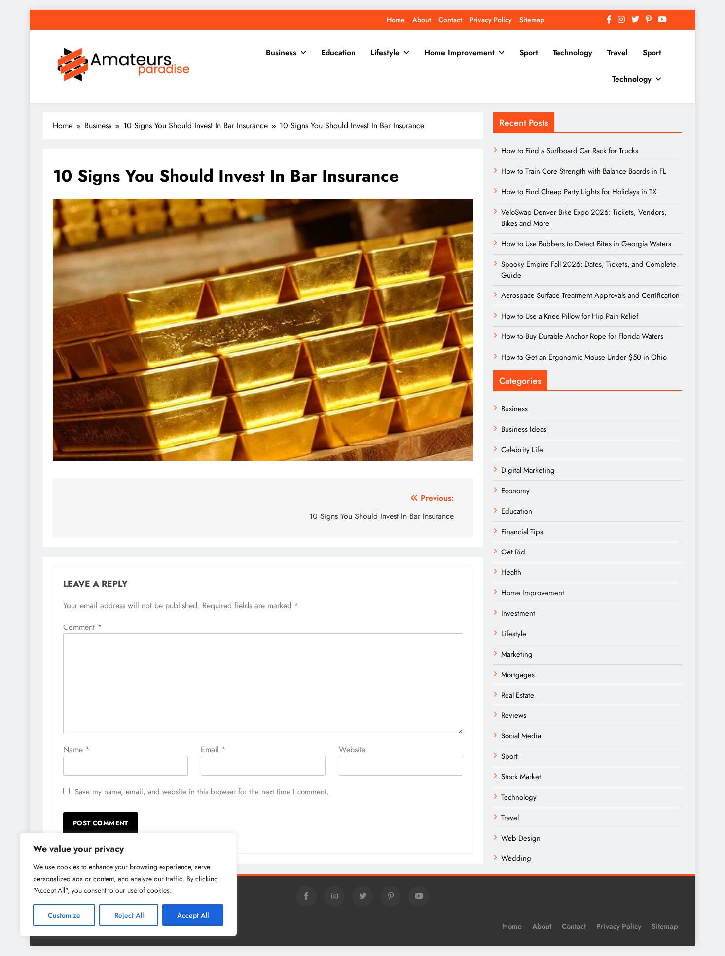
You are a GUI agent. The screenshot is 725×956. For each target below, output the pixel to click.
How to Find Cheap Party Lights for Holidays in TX (578, 191)
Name (76, 749)
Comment (82, 627)
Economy (515, 490)
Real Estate (517, 695)
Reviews (513, 715)
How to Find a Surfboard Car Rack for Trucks (569, 151)
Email (213, 749)
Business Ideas (523, 429)
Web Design (521, 838)
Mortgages (518, 674)
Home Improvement (459, 52)
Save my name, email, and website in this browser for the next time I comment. (202, 791)
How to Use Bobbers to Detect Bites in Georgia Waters (586, 243)
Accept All (193, 915)
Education (338, 52)
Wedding (516, 858)
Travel (617, 52)
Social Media (521, 736)
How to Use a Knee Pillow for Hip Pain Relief (569, 316)
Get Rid (513, 552)
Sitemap (531, 20)
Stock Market (521, 777)
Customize (64, 915)
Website (352, 749)
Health (511, 572)
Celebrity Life (522, 449)
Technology (572, 52)
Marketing (517, 654)
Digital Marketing (529, 470)
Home (396, 20)
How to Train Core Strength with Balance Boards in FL (583, 171)
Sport (528, 52)
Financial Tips (522, 531)
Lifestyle (384, 52)
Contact (450, 20)
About (421, 20)
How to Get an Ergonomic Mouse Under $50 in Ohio (584, 357)
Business (281, 52)
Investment (518, 613)
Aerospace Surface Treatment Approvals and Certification (590, 295)
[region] (128, 884)
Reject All (129, 915)
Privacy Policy (491, 20)
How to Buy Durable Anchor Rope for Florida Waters (582, 336)
